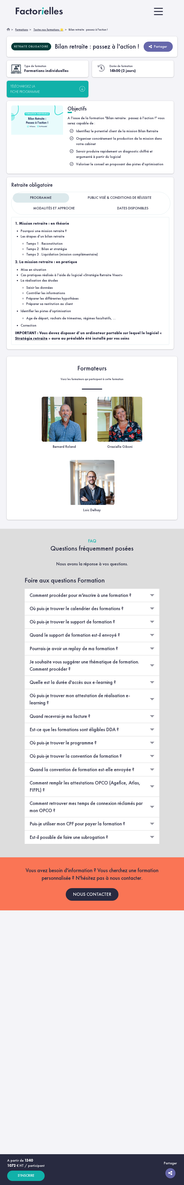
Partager (160, 46)
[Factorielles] (40, 11)
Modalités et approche (54, 208)
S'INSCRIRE (26, 1175)
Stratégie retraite (31, 338)
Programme (41, 197)
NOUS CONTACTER (92, 894)
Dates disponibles (132, 208)
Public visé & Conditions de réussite (119, 197)
